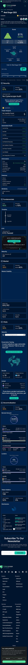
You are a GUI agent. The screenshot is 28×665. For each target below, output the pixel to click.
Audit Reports (6, 578)
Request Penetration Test (14, 352)
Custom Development (7, 622)
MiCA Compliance (7, 630)
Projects (4, 594)
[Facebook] (23, 571)
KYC (3, 592)
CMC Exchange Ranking (8, 633)
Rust (17, 636)
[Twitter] (19, 571)
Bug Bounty (5, 620)
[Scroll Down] (14, 529)
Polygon (18, 611)
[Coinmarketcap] (9, 571)
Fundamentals (11, 80)
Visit (25, 1)
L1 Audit (4, 609)
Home (2, 9)
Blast (17, 641)
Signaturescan (19, 586)
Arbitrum (18, 622)
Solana (17, 633)
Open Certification (14, 241)
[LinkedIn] (12, 571)
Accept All (20, 658)
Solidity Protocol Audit (8, 636)
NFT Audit (5, 611)
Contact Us (14, 398)
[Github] (2, 571)
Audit (4, 589)
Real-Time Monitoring (7, 628)
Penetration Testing (7, 617)
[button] (5, 216)
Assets (4, 583)
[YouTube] (16, 571)
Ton (17, 638)
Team (4, 597)
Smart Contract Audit (7, 606)
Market (19, 80)
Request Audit (14, 104)
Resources (5, 581)
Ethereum (18, 606)
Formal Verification (7, 625)
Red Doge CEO (10, 9)
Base (17, 630)
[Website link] (21, 19)
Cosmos (18, 625)
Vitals (23, 80)
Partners (4, 600)
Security (3, 80)
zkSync (17, 620)
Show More (3, 26)
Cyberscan (18, 578)
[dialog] (14, 655)
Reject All (8, 658)
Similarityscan (19, 583)
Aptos (17, 617)
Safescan (18, 581)
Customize (14, 661)
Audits (5, 9)
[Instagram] (26, 571)
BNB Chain (18, 609)
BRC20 (17, 628)
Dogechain (18, 614)
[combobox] (7, 108)
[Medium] (5, 571)
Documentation (6, 586)
